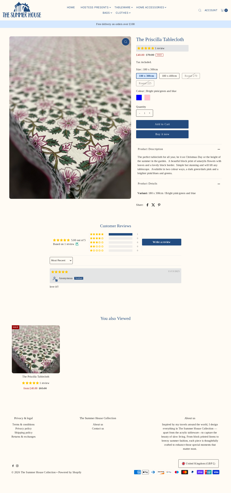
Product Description (150, 149)
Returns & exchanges (23, 436)
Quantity (141, 106)
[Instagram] (17, 466)
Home (71, 7)
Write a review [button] (162, 242)
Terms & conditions (23, 424)
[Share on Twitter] (153, 204)
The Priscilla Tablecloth (35, 376)
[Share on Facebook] (147, 204)
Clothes (122, 12)
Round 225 (145, 83)
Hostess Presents (95, 7)
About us (98, 424)
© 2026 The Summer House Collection (33, 472)
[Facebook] (13, 466)
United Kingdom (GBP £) (200, 463)
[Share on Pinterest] (159, 204)
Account (211, 10)
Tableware (122, 7)
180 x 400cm (169, 75)
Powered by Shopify (70, 472)
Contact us (98, 428)
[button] (146, 48)
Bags (106, 12)
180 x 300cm (146, 75)
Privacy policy (23, 428)
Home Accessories (150, 7)
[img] (59, 272)
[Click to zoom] (125, 41)
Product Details (147, 183)
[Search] (200, 10)
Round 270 (191, 75)
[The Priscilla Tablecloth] (36, 349)
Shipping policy (23, 432)
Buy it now (162, 134)
